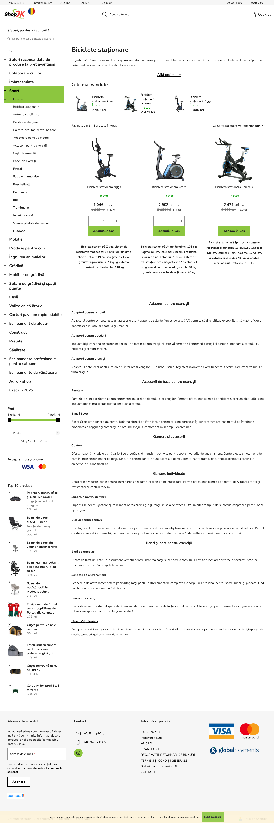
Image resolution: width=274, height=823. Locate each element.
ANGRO (65, 3)
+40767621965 (16, 3)
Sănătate (17, 350)
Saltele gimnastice (26, 176)
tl (10, 50)
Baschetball (21, 184)
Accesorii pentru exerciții (30, 146)
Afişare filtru (32, 441)
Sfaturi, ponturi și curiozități (159, 766)
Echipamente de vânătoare (33, 372)
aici (197, 816)
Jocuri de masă (23, 215)
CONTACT (148, 772)
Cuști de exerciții (24, 153)
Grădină (16, 265)
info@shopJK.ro (43, 3)
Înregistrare (256, 3)
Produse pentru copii (28, 248)
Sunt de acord (213, 817)
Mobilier (16, 239)
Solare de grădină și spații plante (32, 286)
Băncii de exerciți (24, 161)
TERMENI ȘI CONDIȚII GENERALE (164, 761)
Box (15, 200)
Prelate (15, 341)
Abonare (18, 782)
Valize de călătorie (25, 306)
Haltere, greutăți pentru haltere (34, 130)
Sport (14, 90)
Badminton (20, 192)
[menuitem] (29, 30)
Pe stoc (35, 433)
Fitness (18, 99)
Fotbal (17, 169)
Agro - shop (20, 381)
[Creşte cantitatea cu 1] (116, 221)
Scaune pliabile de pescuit (31, 223)
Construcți (18, 332)
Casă (13, 297)
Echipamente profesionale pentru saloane (32, 361)
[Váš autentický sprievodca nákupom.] (15, 796)
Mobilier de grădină (26, 274)
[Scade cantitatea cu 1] (91, 221)
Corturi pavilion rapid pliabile (35, 314)
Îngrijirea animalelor (27, 257)
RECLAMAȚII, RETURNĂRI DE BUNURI (168, 755)
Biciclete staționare (26, 107)
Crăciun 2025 (21, 390)
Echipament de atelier (28, 323)
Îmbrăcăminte (21, 82)
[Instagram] (78, 753)
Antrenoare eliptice (26, 114)
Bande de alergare (25, 122)
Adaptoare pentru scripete (31, 138)
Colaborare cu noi (25, 73)
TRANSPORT (86, 3)
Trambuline (21, 208)
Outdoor (19, 231)
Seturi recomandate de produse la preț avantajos (32, 62)
